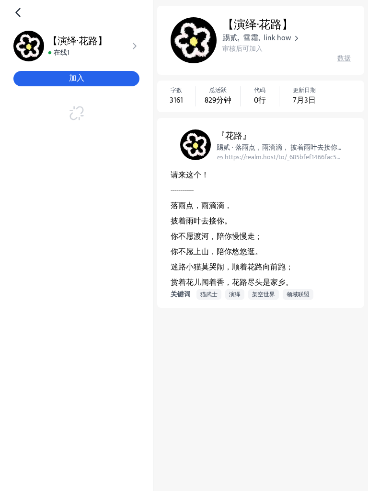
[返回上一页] (18, 12)
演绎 (235, 294)
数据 (344, 58)
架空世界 (263, 294)
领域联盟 (298, 294)
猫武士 (209, 294)
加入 (76, 78)
